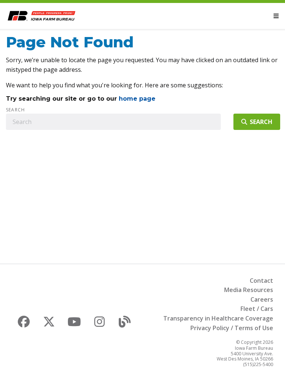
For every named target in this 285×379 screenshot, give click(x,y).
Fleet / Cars (256, 309)
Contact (261, 280)
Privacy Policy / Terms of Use (231, 328)
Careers (261, 299)
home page (137, 98)
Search (15, 110)
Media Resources (248, 290)
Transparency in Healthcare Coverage (218, 318)
